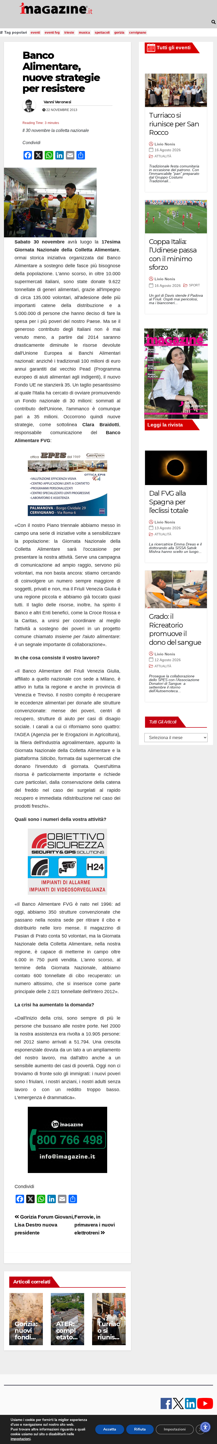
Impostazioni (175, 1429)
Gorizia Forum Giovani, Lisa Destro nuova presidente (44, 1225)
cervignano (137, 32)
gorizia (119, 32)
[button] (213, 22)
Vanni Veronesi (57, 102)
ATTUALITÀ (163, 156)
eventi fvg (52, 32)
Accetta (109, 1429)
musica (84, 32)
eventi (35, 32)
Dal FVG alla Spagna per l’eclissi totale (168, 502)
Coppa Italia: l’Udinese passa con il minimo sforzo (173, 254)
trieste (69, 32)
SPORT (194, 285)
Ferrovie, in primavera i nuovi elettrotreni (94, 1225)
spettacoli (102, 32)
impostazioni (20, 1439)
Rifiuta (140, 1429)
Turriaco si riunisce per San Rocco (174, 124)
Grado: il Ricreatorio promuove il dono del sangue (175, 629)
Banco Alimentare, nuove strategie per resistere (61, 72)
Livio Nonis (165, 144)
